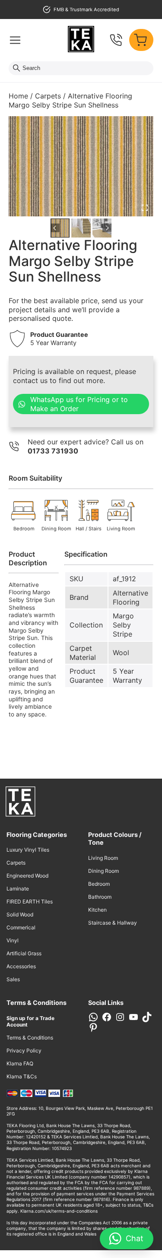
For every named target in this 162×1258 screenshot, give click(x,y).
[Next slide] (106, 227)
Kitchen (97, 909)
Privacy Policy (23, 1050)
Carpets (48, 96)
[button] (60, 228)
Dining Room (103, 871)
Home (18, 96)
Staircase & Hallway (112, 922)
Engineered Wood (27, 875)
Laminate (17, 888)
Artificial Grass (23, 953)
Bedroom (99, 884)
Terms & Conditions (29, 1037)
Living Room (103, 858)
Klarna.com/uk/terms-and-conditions (59, 1211)
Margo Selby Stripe (123, 625)
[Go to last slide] (55, 227)
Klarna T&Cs (21, 1076)
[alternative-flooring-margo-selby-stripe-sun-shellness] (81, 166)
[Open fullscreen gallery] (144, 207)
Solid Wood (19, 914)
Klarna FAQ (19, 1063)
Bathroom (99, 897)
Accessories (21, 966)
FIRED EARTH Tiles (29, 901)
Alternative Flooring (130, 597)
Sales (13, 979)
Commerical (20, 927)
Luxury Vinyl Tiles (27, 849)
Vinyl (12, 940)
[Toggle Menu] (15, 40)
